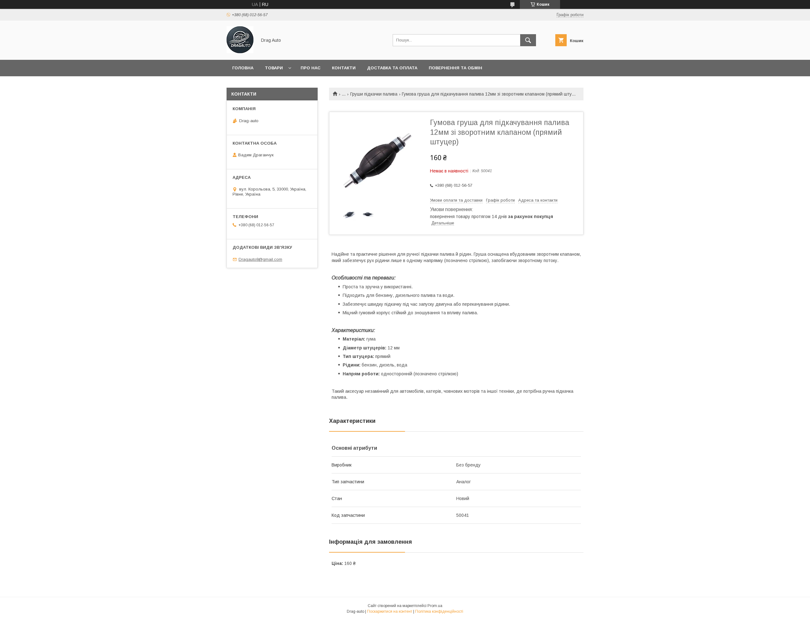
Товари (274, 68)
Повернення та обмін (455, 68)
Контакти (344, 68)
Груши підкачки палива (373, 94)
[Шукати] (528, 40)
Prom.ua (434, 606)
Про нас (311, 68)
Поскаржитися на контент (389, 611)
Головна (242, 68)
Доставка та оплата (392, 68)
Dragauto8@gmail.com (260, 259)
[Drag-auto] (240, 51)
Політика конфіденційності (439, 611)
